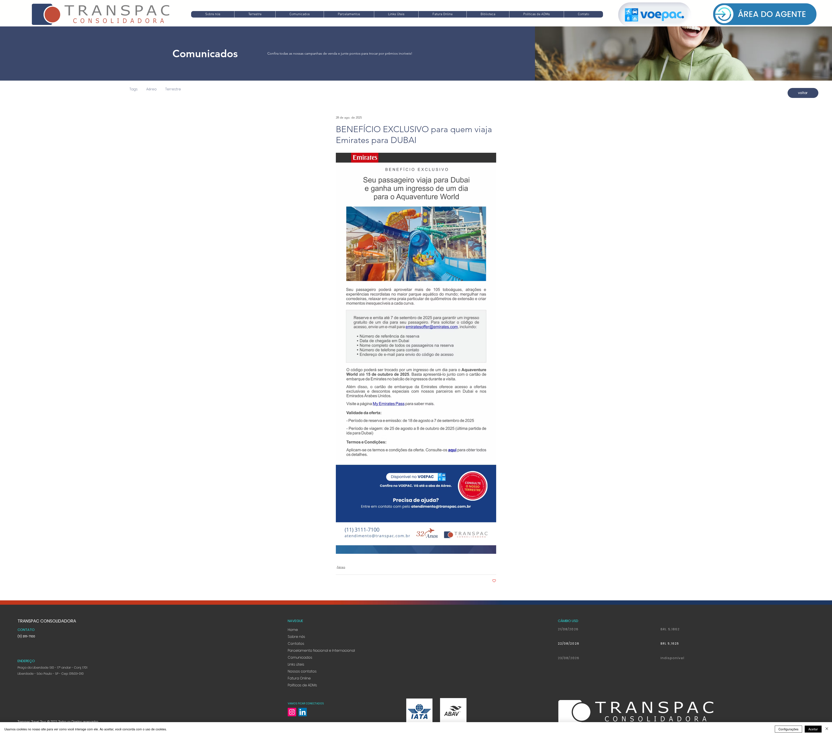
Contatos (296, 643)
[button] (299, 14)
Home (293, 629)
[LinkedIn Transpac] (302, 712)
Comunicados (300, 657)
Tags (134, 89)
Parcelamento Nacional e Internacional (321, 650)
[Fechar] (826, 729)
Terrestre (173, 89)
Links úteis (296, 664)
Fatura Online (299, 678)
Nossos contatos (302, 671)
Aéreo (151, 89)
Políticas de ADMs (302, 685)
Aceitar (813, 729)
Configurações (788, 729)
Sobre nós (296, 636)
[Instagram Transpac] (292, 712)
